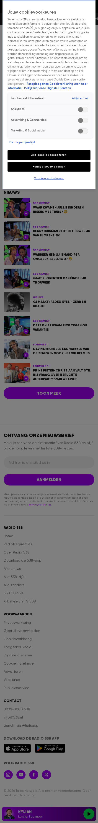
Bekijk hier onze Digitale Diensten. (48, 88)
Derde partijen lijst (22, 142)
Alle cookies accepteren (49, 154)
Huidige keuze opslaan (49, 166)
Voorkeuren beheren (49, 178)
